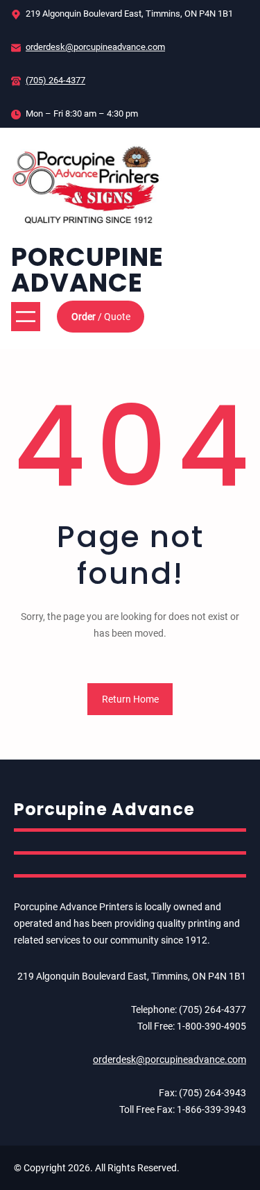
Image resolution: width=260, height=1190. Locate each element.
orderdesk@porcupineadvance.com (95, 47)
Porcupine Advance (87, 270)
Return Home (130, 699)
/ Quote (100, 316)
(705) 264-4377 (55, 80)
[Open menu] (25, 316)
